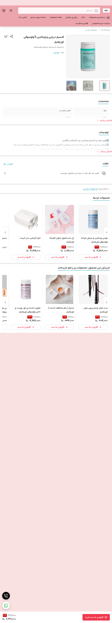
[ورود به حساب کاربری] (11, 10)
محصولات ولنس (91, 30)
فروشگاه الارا (105, 30)
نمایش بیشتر (106, 120)
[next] (5, 232)
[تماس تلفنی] (6, 596)
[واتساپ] (6, 605)
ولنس (56, 52)
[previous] (106, 232)
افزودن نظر (8, 164)
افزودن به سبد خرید (94, 617)
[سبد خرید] (3, 10)
